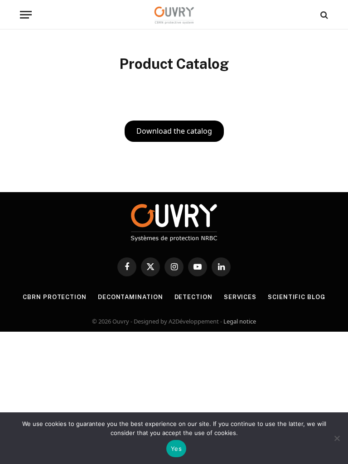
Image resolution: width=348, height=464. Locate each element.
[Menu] (26, 15)
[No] (336, 438)
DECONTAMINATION (130, 297)
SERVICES (240, 297)
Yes (176, 448)
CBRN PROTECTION (55, 297)
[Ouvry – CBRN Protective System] (174, 14)
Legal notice (239, 321)
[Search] (323, 15)
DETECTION (193, 297)
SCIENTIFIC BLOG (296, 297)
